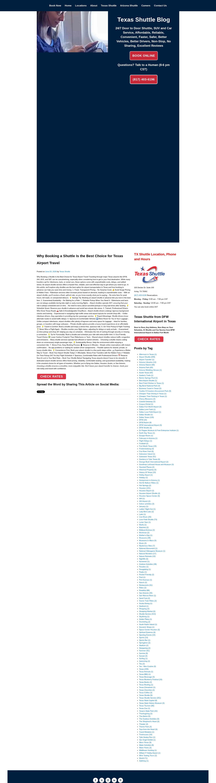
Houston (144, 488)
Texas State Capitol (148, 700)
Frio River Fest (146, 451)
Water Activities (146, 745)
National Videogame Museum (152, 551)
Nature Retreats (147, 556)
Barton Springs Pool (148, 378)
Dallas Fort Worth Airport (150, 407)
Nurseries (144, 561)
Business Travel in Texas (150, 388)
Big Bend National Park (149, 386)
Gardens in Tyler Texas (149, 459)
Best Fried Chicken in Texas (151, 383)
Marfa (142, 525)
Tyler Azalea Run (147, 737)
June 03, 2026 (51, 271)
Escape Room (146, 436)
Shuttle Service (147, 614)
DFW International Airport (150, 425)
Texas (143, 669)
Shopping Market (147, 611)
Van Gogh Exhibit (147, 740)
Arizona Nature (147, 365)
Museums (145, 538)
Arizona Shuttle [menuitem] (129, 5)
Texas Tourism (146, 706)
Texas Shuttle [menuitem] (108, 5)
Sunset (143, 656)
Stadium (143, 645)
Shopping (144, 609)
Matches (144, 527)
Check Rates (51, 376)
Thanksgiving (145, 714)
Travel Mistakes (146, 732)
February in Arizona (148, 438)
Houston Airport (146, 491)
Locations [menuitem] (81, 5)
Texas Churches (147, 690)
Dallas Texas (146, 417)
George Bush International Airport (153, 462)
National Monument (148, 548)
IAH (142, 499)
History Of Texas (147, 472)
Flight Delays (145, 441)
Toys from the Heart (148, 729)
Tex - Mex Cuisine (147, 666)
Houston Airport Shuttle (149, 493)
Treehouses (145, 735)
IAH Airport (144, 501)
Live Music (145, 517)
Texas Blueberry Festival (150, 679)
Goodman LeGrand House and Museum (156, 464)
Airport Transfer (146, 360)
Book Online (143, 55)
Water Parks (145, 748)
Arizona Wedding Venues (150, 370)
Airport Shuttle (147, 357)
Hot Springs (145, 485)
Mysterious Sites (147, 546)
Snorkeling (144, 622)
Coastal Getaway (147, 401)
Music (142, 543)
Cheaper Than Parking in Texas (153, 396)
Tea (142, 664)
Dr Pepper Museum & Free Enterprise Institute (159, 430)
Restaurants (145, 585)
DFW (143, 420)
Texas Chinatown (147, 687)
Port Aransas (145, 580)
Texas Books (145, 682)
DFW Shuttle (145, 428)
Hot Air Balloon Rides (148, 483)
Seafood (143, 606)
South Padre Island (148, 624)
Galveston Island (147, 454)
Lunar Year (145, 522)
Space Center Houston (149, 630)
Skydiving (144, 617)
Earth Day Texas (147, 433)
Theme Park (145, 727)
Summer (144, 651)
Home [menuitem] (68, 5)
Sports (143, 638)
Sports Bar (144, 640)
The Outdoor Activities (149, 719)
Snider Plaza (145, 619)
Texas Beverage (147, 677)
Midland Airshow (147, 530)
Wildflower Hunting (148, 750)
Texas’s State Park (148, 711)
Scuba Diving (145, 603)
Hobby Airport (146, 475)
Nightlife (143, 559)
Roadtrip (144, 590)
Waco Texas (145, 742)
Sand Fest (144, 598)
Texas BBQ (145, 674)
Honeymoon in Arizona (149, 480)
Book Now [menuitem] (55, 5)
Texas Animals (146, 672)
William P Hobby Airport (149, 753)
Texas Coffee (145, 693)
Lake (142, 514)
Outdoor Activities (148, 564)
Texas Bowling (146, 685)
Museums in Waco (147, 540)
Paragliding (145, 569)
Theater (143, 724)
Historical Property (147, 470)
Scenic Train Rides (148, 601)
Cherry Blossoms (147, 399)
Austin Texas (146, 373)
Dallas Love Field (147, 409)
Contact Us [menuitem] (160, 5)
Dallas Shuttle (146, 415)
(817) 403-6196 (144, 79)
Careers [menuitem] (145, 5)
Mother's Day (145, 535)
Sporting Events (147, 635)
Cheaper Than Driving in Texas (152, 394)
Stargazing (144, 648)
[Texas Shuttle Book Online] (72, 51)
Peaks (143, 572)
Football (143, 443)
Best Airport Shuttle (148, 381)
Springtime (144, 643)
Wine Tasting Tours (148, 756)
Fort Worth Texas (147, 446)
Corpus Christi (146, 404)
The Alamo (144, 716)
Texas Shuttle (65, 271)
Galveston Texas (147, 457)
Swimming (144, 661)
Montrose (144, 533)
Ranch (143, 582)
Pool (142, 577)
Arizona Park (146, 367)
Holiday (143, 478)
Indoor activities (146, 504)
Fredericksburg (146, 449)
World (143, 758)
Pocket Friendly (146, 575)
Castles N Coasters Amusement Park (155, 391)
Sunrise (143, 653)
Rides (142, 588)
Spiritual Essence (147, 632)
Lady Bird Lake (146, 512)
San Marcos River (147, 596)
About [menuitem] (93, 5)
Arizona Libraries (147, 362)
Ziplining (143, 761)
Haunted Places (146, 467)
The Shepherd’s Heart (149, 721)
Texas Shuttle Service (150, 698)
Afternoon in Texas (148, 354)
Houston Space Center (149, 496)
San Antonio (145, 593)
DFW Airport (145, 422)
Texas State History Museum (151, 703)
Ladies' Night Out (147, 509)
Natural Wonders (147, 554)
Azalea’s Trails (146, 375)
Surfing (143, 658)
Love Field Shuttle (148, 520)
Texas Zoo (144, 708)
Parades (143, 567)
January (143, 506)
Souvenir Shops (146, 627)
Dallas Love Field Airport (150, 412)
